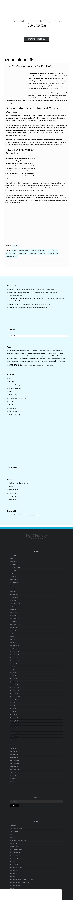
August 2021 (13, 663)
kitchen (9, 358)
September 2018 (15, 769)
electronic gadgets (58, 353)
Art (10, 378)
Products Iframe (14, 489)
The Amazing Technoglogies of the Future (27, 514)
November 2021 (14, 654)
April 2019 (13, 748)
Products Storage (15, 885)
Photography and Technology (18, 398)
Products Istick (13, 500)
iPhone (54, 356)
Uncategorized (13, 411)
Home (11, 391)
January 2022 (14, 648)
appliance (35, 350)
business (10, 353)
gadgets (18, 356)
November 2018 (14, 763)
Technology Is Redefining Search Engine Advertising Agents (28, 307)
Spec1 (11, 486)
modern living (35, 358)
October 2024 (14, 582)
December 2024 (14, 579)
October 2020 (14, 694)
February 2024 (14, 594)
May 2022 (13, 636)
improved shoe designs (46, 356)
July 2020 (13, 703)
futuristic (15, 356)
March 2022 (13, 642)
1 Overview (12, 493)
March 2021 (13, 679)
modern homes (28, 358)
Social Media (13, 405)
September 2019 (15, 733)
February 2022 (14, 645)
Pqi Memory (36, 535)
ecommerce (44, 353)
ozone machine (32, 253)
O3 (49, 250)
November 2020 (14, 691)
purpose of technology (32, 361)
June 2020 (13, 706)
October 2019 (14, 730)
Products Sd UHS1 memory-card (19, 483)
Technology (15, 245)
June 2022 (13, 633)
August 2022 (13, 627)
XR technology (51, 365)
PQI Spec (13, 861)
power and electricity (57, 358)
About (12, 834)
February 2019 (14, 754)
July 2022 (13, 630)
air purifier (14, 250)
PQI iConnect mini (15, 852)
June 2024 (13, 588)
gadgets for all (24, 356)
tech (8, 365)
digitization (38, 353)
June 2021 (13, 669)
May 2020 (13, 709)
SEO (39, 361)
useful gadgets (44, 365)
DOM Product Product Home (18, 840)
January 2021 (14, 685)
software (63, 361)
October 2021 (14, 657)
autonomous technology (57, 350)
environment (10, 356)
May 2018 (13, 781)
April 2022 (13, 639)
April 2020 (13, 712)
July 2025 (13, 570)
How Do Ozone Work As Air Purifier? (28, 66)
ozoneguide (42, 253)
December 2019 (14, 724)
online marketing (42, 358)
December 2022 (14, 615)
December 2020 (14, 687)
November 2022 (14, 618)
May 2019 (13, 745)
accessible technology (15, 350)
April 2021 (13, 675)
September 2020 (15, 697)
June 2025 (13, 573)
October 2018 (14, 766)
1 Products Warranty (16, 828)
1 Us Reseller (13, 496)
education (49, 353)
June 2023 (13, 606)
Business (12, 381)
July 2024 (13, 585)
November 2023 (14, 600)
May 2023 (13, 609)
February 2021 (14, 682)
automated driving (41, 350)
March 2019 (13, 751)
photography (50, 358)
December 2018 (14, 760)
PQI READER (14, 858)
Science (11, 401)
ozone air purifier (10, 253)
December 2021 (14, 651)
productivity (23, 361)
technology (16, 364)
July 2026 (13, 555)
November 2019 (14, 727)
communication (32, 353)
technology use (37, 365)
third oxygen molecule (11, 256)
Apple (31, 350)
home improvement (36, 356)
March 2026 (13, 561)
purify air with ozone (53, 253)
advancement (26, 350)
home (29, 356)
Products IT (13, 876)
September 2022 (15, 624)
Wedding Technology (15, 415)
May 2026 (13, 558)
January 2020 (14, 721)
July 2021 (13, 666)
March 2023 (13, 612)
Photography (13, 395)
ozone (54, 250)
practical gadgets (15, 361)
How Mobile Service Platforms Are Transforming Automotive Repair (30, 304)
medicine (22, 358)
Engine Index (14, 843)
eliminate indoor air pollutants (39, 250)
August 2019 (13, 736)
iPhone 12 (59, 356)
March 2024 (13, 591)
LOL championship (15, 358)
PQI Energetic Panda (16, 849)
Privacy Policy (14, 864)
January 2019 (14, 757)
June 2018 (13, 778)
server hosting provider (46, 361)
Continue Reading (36, 39)
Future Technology (14, 385)
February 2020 (14, 718)
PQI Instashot (14, 855)
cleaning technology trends (20, 353)
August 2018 (13, 772)
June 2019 (13, 742)
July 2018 (13, 775)
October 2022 (14, 621)
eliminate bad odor (24, 250)
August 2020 (13, 700)
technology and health (28, 365)
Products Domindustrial (16, 867)
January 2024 (14, 597)
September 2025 (15, 567)
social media (56, 361)
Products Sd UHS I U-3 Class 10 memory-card (23, 879)
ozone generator (22, 253)
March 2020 (13, 715)
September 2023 (15, 603)
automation (48, 350)
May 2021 (13, 672)
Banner (12, 837)
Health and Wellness (15, 388)
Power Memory (14, 846)
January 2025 (14, 576)
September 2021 (15, 660)
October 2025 (14, 564)
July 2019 (13, 739)
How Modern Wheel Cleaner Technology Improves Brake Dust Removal (31, 289)
